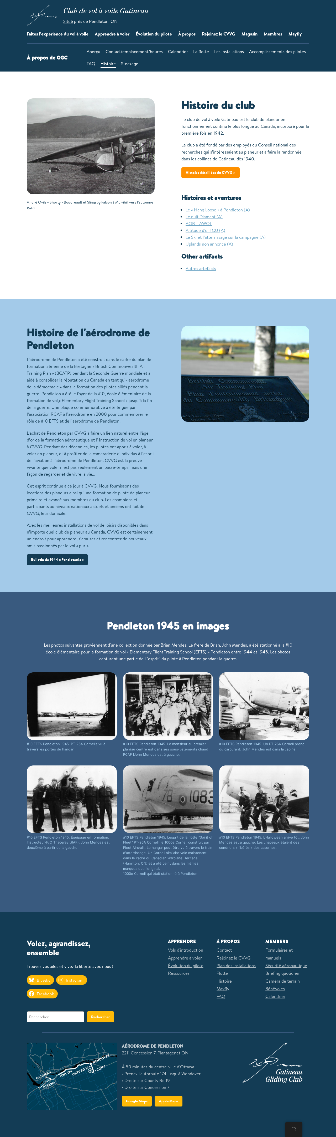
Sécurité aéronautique (286, 965)
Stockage (129, 63)
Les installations (229, 51)
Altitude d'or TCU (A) (205, 230)
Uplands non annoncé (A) (209, 244)
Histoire (108, 63)
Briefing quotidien (282, 973)
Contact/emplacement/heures (134, 51)
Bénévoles (275, 989)
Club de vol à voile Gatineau (105, 12)
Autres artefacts (201, 268)
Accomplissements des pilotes (277, 51)
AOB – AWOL (199, 223)
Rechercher (100, 1016)
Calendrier (178, 51)
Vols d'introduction (185, 950)
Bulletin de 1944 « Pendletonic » (57, 559)
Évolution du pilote (185, 965)
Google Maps (137, 1101)
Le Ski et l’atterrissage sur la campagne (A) (226, 237)
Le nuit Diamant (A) (204, 217)
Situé (68, 21)
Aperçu (93, 51)
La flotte (201, 51)
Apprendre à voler (185, 958)
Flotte (222, 973)
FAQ (91, 63)
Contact (224, 950)
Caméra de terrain (282, 981)
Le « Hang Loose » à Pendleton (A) (218, 210)
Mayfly (223, 989)
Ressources (179, 973)
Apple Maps (168, 1101)
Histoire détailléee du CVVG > (210, 172)
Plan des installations (236, 965)
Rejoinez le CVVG (233, 958)
